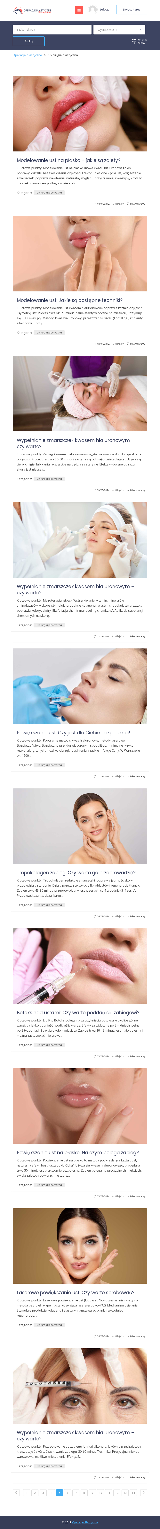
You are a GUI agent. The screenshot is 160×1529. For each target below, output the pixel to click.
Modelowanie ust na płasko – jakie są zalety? (68, 160)
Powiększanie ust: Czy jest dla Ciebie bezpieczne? (73, 732)
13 (125, 1493)
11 (108, 1493)
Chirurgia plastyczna (49, 192)
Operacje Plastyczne (85, 1522)
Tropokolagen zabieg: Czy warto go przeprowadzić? (76, 872)
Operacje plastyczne (27, 55)
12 (116, 1493)
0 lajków (119, 204)
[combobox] (119, 29)
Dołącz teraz (131, 9)
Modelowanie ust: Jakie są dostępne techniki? (70, 300)
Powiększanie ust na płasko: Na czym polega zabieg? (78, 1152)
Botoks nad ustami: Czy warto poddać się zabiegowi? (78, 1012)
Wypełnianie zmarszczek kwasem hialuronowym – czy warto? (75, 443)
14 (133, 1493)
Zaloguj (105, 9)
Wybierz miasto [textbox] (107, 30)
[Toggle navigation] (79, 10)
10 (100, 1493)
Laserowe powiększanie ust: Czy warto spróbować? (75, 1292)
